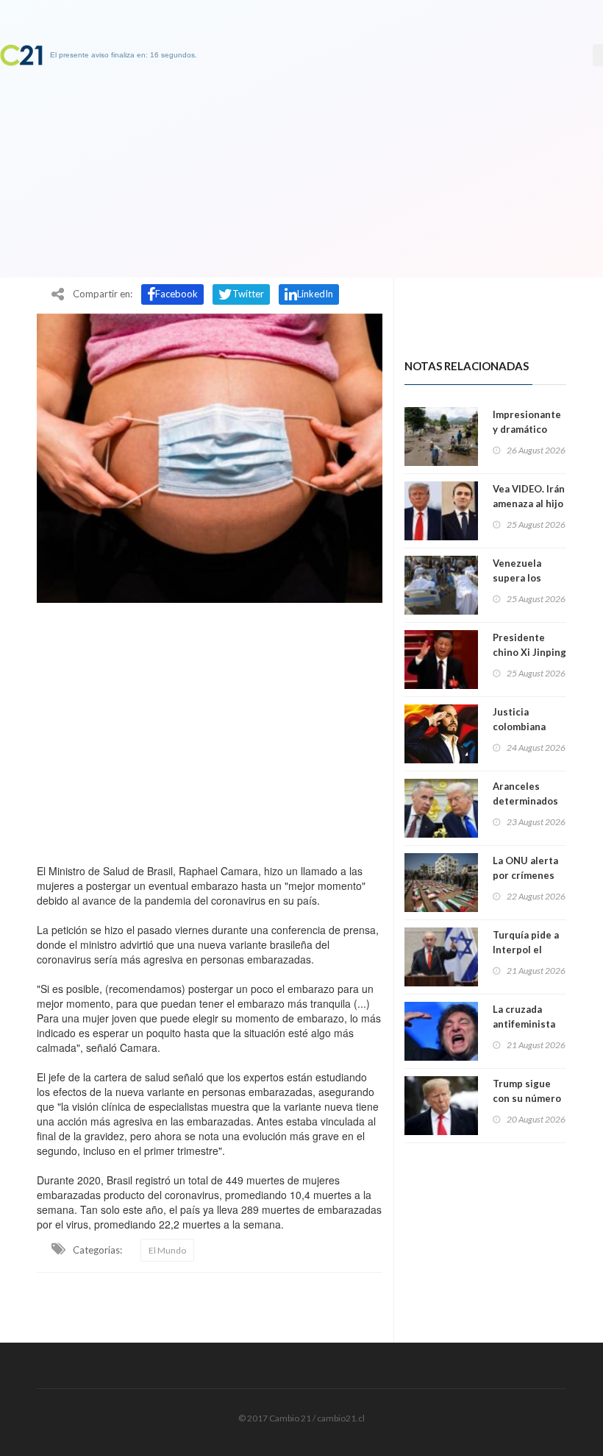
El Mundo (167, 1250)
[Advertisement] (209, 729)
